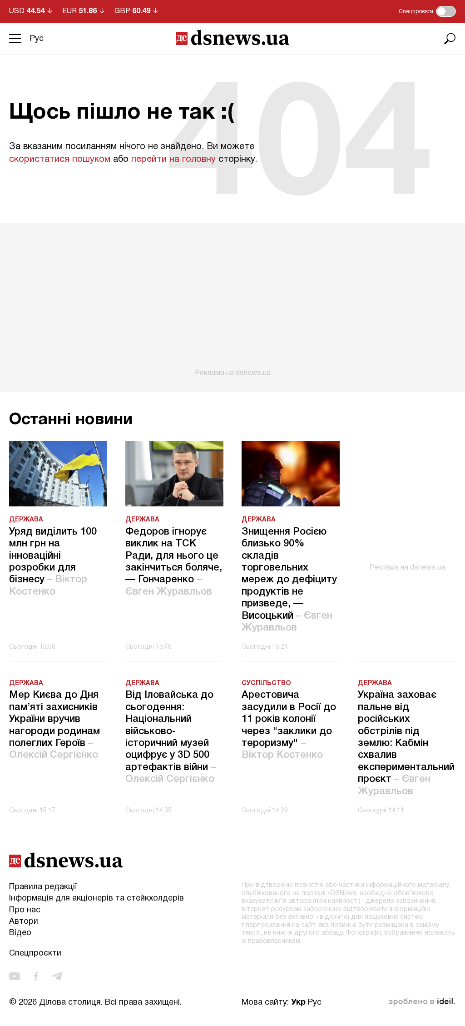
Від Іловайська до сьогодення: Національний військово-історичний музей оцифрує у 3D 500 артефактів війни (170, 737)
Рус (37, 39)
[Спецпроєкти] (446, 11)
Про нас (24, 910)
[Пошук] (450, 39)
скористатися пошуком (59, 159)
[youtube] (14, 976)
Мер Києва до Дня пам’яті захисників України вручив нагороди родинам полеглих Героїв (54, 725)
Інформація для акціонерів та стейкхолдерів (96, 898)
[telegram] (56, 976)
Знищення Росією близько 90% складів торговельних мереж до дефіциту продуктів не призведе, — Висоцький (289, 579)
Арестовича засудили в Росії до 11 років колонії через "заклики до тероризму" (289, 725)
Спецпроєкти (35, 953)
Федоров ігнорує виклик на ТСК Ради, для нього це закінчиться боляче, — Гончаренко (173, 561)
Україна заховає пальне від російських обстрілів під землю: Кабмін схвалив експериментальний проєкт (406, 743)
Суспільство (266, 683)
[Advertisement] (232, 300)
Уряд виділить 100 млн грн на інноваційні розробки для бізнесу (53, 561)
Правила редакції (43, 887)
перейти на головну (173, 159)
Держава (26, 520)
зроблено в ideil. (422, 1002)
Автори (23, 922)
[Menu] (15, 38)
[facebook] (35, 976)
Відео (20, 933)
